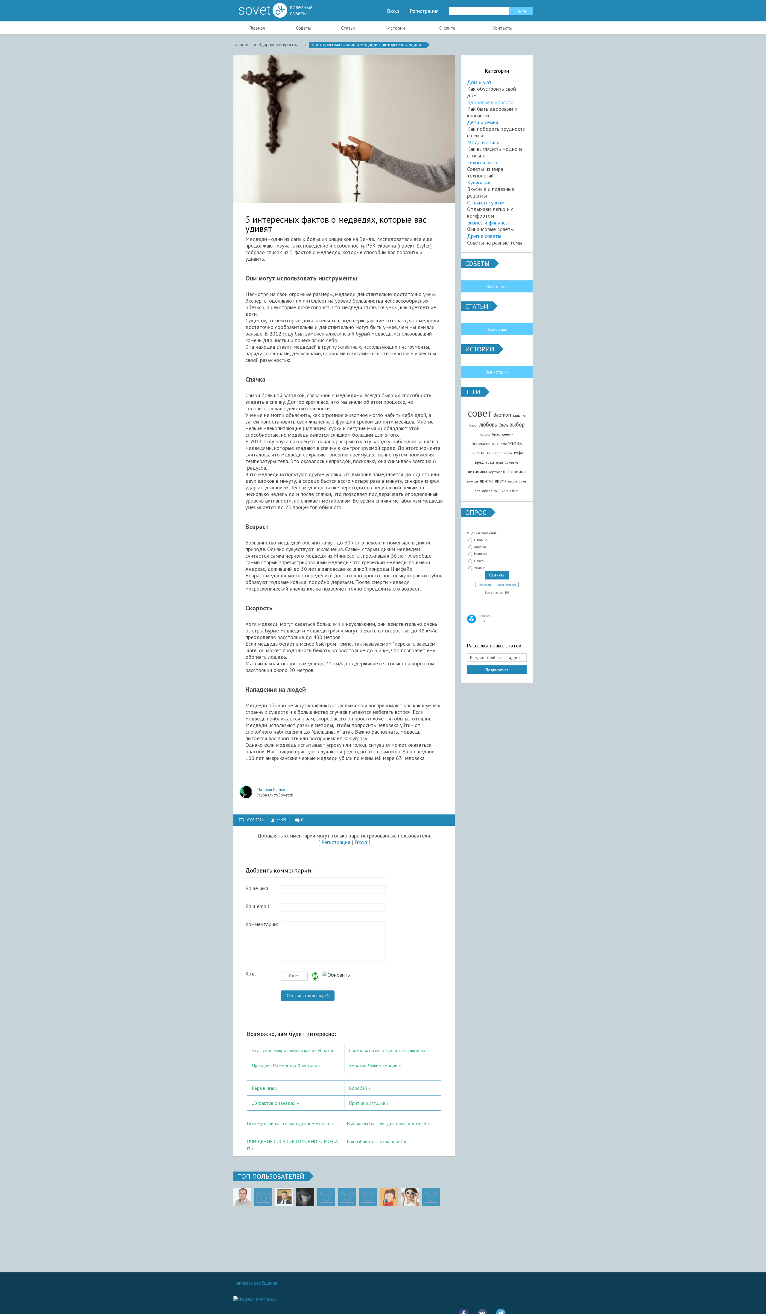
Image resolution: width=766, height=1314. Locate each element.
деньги (507, 434)
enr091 (282, 820)
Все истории (497, 372)
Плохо (479, 561)
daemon (502, 414)
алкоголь (472, 481)
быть (515, 491)
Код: (250, 973)
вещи (499, 462)
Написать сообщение (255, 1283)
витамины (477, 471)
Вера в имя (263, 1088)
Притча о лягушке (367, 1103)
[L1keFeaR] (368, 1197)
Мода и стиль (483, 142)
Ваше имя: (257, 888)
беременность (485, 443)
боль (523, 481)
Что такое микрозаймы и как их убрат (291, 1050)
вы (508, 490)
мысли (512, 481)
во (495, 491)
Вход (393, 11)
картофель (497, 472)
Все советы (497, 286)
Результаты (485, 584)
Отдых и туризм (485, 202)
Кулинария (479, 182)
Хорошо (480, 547)
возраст (485, 434)
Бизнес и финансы (488, 222)
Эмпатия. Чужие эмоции (373, 1065)
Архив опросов (506, 584)
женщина (519, 415)
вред (479, 462)
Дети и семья (482, 122)
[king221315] (326, 1197)
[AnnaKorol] (305, 1197)
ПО (501, 490)
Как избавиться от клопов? (375, 1141)
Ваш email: (257, 906)
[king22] (242, 1197)
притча (486, 481)
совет (480, 412)
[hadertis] (347, 1197)
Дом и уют (479, 82)
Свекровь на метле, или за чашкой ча (387, 1050)
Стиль (503, 425)
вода (489, 462)
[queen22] (389, 1197)
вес (478, 490)
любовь (488, 424)
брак (496, 434)
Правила (517, 471)
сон (490, 453)
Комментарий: (261, 924)
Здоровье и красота (490, 102)
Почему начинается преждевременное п (288, 1123)
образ (487, 490)
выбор (517, 424)
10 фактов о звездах (273, 1103)
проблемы (504, 453)
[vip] (431, 1197)
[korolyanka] (410, 1197)
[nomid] (284, 1197)
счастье (478, 453)
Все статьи (496, 329)
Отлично (480, 540)
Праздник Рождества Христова (284, 1065)
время (501, 481)
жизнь (515, 443)
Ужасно (479, 568)
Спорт (473, 425)
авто (504, 444)
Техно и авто (482, 162)
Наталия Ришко (271, 789)
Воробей (358, 1088)
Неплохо (480, 554)
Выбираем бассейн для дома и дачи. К (386, 1123)
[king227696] (263, 1197)
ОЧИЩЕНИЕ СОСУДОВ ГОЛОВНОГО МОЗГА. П (292, 1144)
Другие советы (484, 236)
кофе (518, 453)
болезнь (511, 462)
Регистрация (424, 11)
